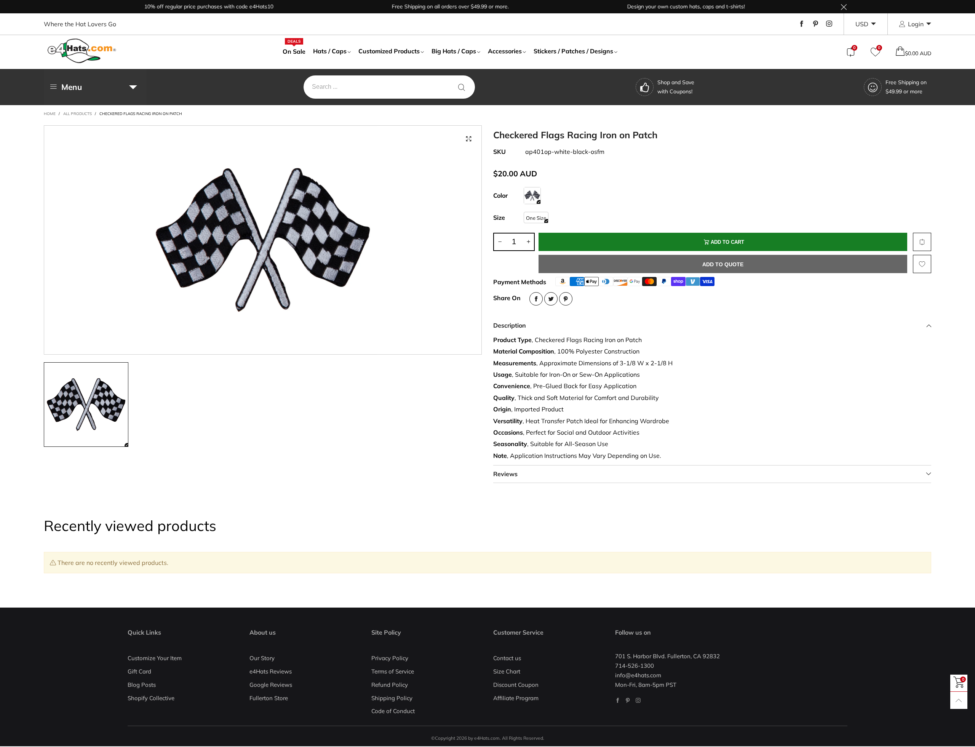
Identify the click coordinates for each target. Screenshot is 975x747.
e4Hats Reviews (270, 671)
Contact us (507, 658)
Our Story (262, 658)
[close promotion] (843, 6)
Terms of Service (392, 671)
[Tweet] (551, 299)
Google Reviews (270, 684)
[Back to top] (958, 700)
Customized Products (389, 51)
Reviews (505, 474)
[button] (499, 242)
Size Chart (506, 671)
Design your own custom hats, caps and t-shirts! (668, 6)
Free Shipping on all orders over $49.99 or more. (432, 6)
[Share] (536, 299)
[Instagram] (829, 24)
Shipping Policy (391, 698)
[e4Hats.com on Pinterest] (627, 700)
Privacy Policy (389, 658)
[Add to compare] (922, 242)
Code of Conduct (393, 711)
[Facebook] (802, 24)
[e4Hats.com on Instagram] (638, 700)
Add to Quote (722, 264)
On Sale (294, 51)
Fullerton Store (268, 698)
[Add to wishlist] (922, 264)
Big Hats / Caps (454, 51)
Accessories (505, 51)
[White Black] (532, 195)
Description (509, 325)
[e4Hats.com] (82, 50)
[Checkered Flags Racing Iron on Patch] (263, 240)
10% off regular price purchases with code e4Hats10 (190, 6)
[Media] (468, 138)
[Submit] (461, 87)
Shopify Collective (151, 698)
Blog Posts (142, 684)
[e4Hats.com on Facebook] (617, 700)
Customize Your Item (155, 658)
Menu (71, 87)
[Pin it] (565, 299)
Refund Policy (389, 684)
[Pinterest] (815, 24)
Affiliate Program (516, 698)
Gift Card (139, 671)
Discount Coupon (516, 684)
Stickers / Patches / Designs (573, 51)
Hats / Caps (330, 51)
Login (916, 24)
